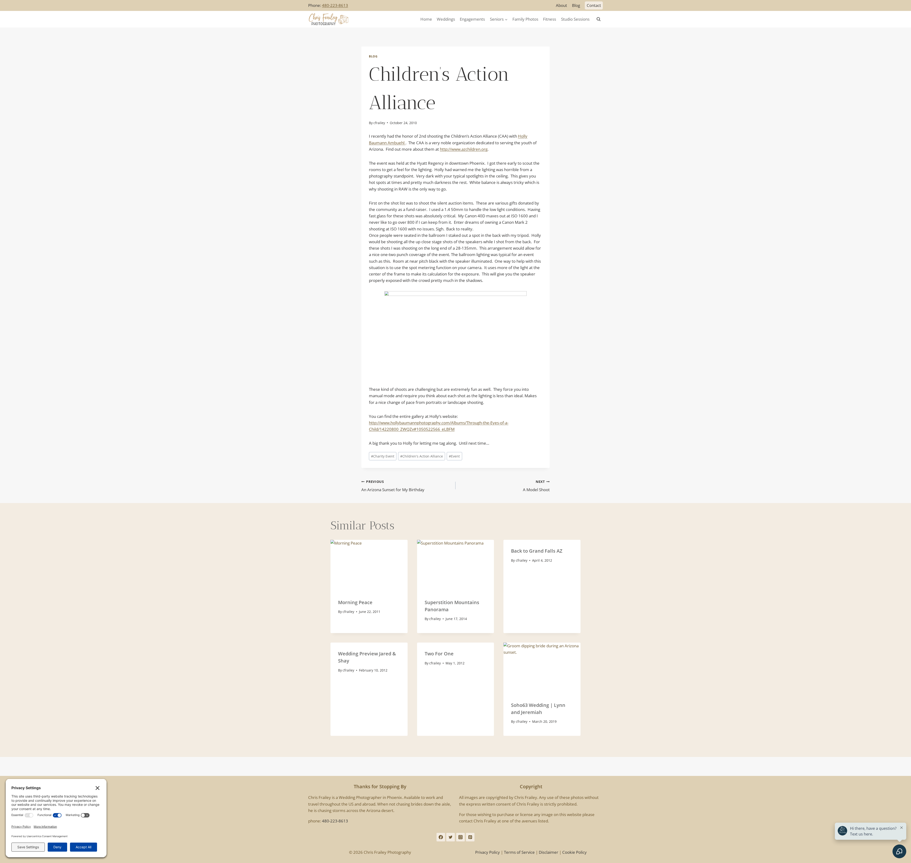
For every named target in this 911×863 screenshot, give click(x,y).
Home (426, 19)
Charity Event (382, 456)
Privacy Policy (487, 852)
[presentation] (369, 565)
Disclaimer (548, 852)
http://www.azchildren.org (464, 149)
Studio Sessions (575, 19)
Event (454, 456)
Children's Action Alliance (421, 456)
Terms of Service (519, 852)
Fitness (549, 19)
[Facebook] (441, 837)
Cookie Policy (574, 852)
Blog (576, 5)
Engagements (472, 19)
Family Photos (525, 19)
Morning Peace (355, 602)
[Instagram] (460, 837)
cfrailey (379, 123)
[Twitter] (450, 837)
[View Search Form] (598, 19)
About (561, 5)
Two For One (439, 653)
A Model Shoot (536, 486)
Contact (594, 5)
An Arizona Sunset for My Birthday (392, 486)
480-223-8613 (335, 5)
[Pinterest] (470, 837)
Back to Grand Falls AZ (536, 551)
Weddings (446, 19)
